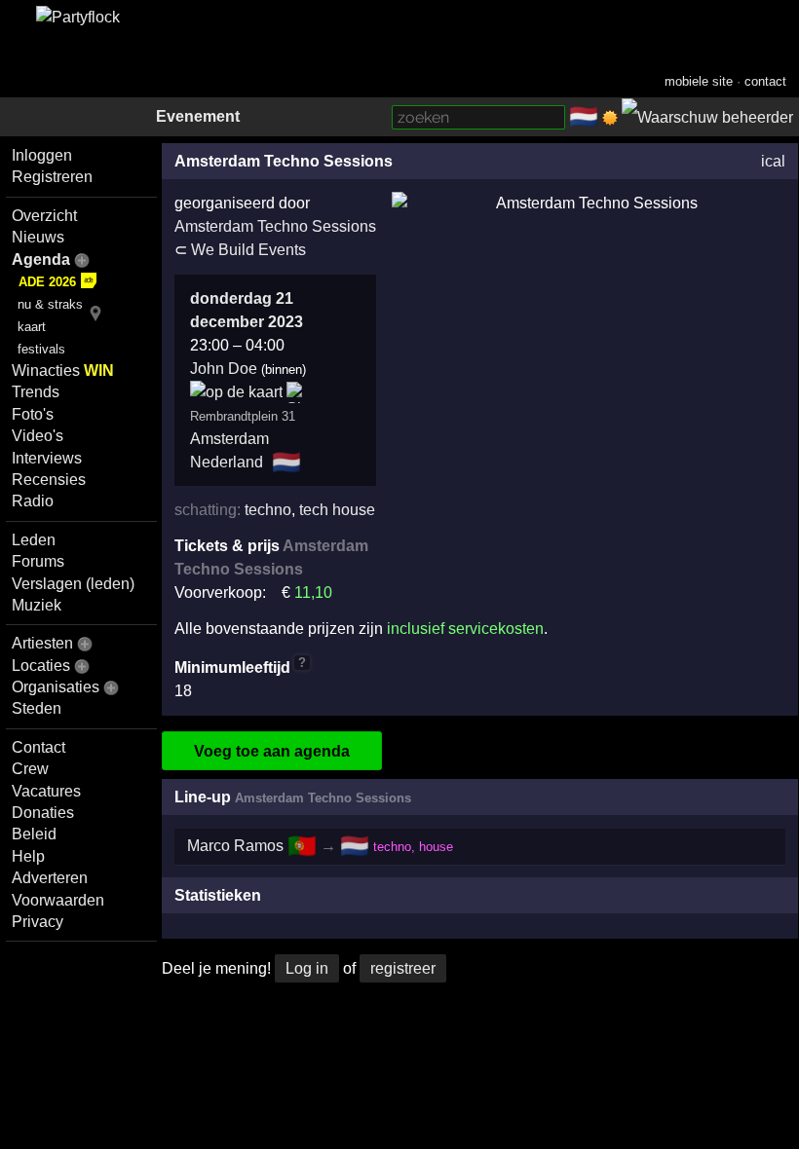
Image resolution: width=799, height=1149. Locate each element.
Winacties (63, 370)
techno (268, 509)
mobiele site (699, 81)
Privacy (37, 921)
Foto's (33, 414)
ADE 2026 (47, 282)
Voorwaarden (58, 900)
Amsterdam (229, 438)
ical (773, 161)
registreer (403, 968)
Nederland (226, 462)
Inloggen (42, 155)
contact (765, 81)
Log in (306, 968)
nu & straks (50, 304)
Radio (33, 501)
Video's (37, 435)
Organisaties (55, 687)
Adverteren (50, 878)
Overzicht (44, 215)
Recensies (49, 479)
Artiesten (42, 643)
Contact (38, 747)
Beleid (34, 834)
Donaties (43, 812)
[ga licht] (610, 118)
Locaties (41, 665)
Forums (38, 561)
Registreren (52, 176)
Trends (35, 392)
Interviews (47, 458)
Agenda (41, 259)
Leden (34, 540)
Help (28, 856)
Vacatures (46, 791)
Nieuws (38, 237)
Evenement (198, 116)
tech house (337, 509)
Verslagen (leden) (73, 583)
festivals (41, 349)
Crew (30, 768)
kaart (32, 326)
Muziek (36, 605)
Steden (36, 708)
